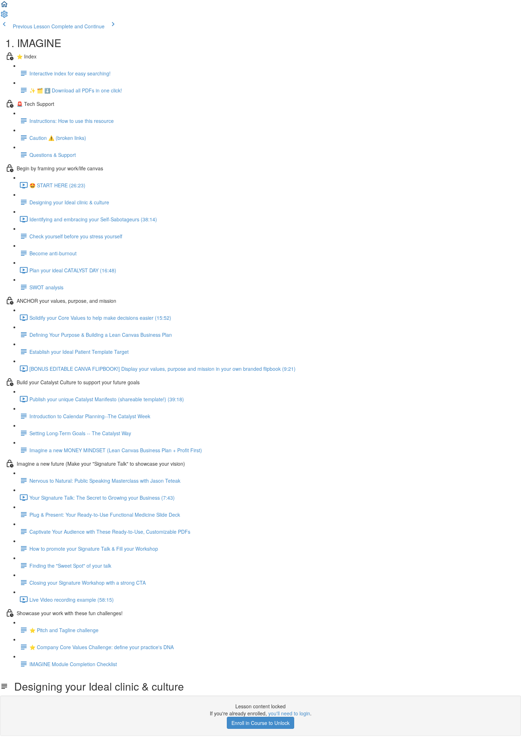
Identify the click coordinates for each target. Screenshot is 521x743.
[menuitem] (4, 16)
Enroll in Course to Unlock (260, 722)
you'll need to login (289, 713)
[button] (4, 6)
